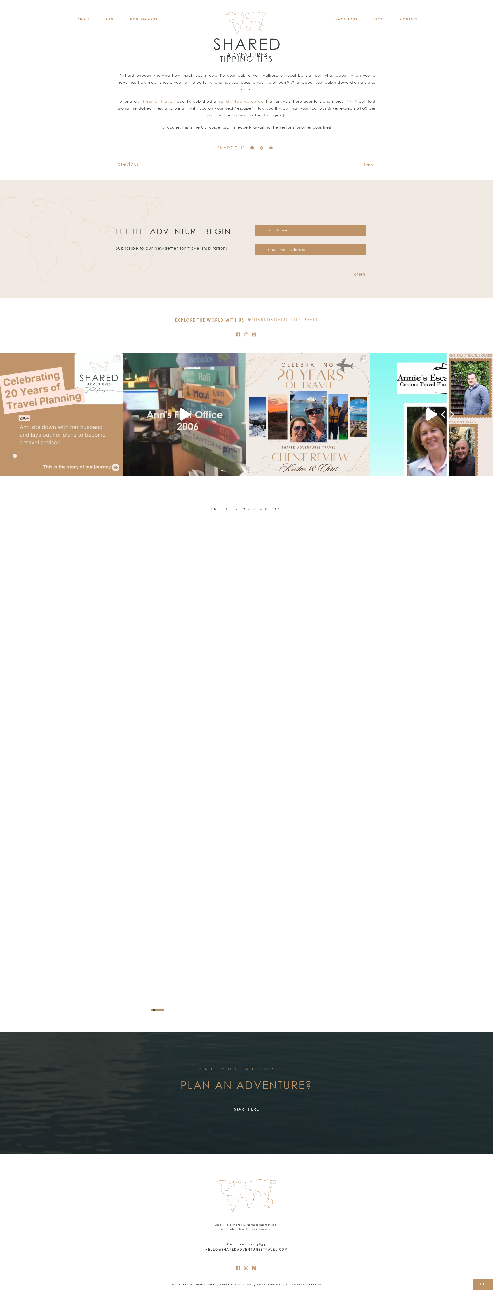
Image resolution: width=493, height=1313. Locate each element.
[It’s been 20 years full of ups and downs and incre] (61, 414)
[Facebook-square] (238, 334)
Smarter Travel (159, 101)
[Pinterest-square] (254, 334)
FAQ (110, 19)
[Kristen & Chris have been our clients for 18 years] (308, 414)
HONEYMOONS (143, 19)
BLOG (379, 19)
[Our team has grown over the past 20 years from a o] (431, 414)
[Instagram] (246, 334)
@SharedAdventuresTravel (282, 319)
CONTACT (409, 19)
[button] (252, 148)
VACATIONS (346, 19)
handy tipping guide (241, 101)
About (83, 19)
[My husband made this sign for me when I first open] (184, 414)
